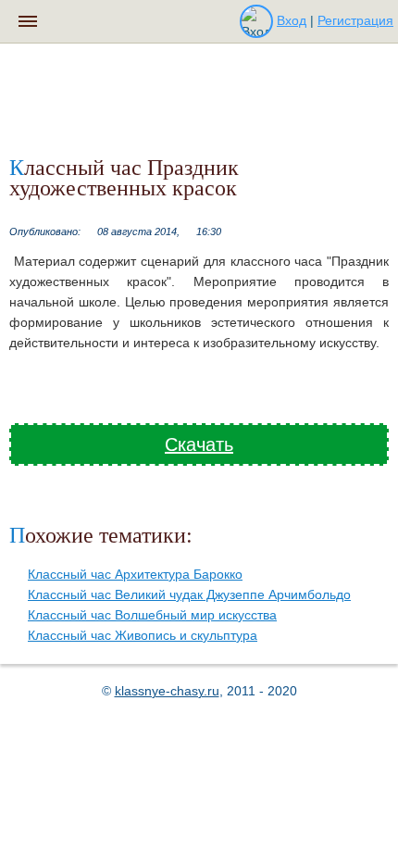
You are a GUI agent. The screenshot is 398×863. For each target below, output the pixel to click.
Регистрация (355, 20)
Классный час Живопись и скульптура (142, 635)
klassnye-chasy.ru (167, 690)
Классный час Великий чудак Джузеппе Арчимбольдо (189, 594)
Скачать (199, 444)
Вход (291, 20)
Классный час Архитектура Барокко (135, 574)
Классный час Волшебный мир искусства (152, 614)
